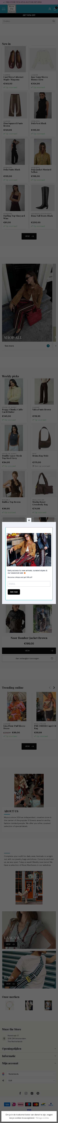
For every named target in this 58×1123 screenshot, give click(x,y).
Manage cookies (42, 1118)
